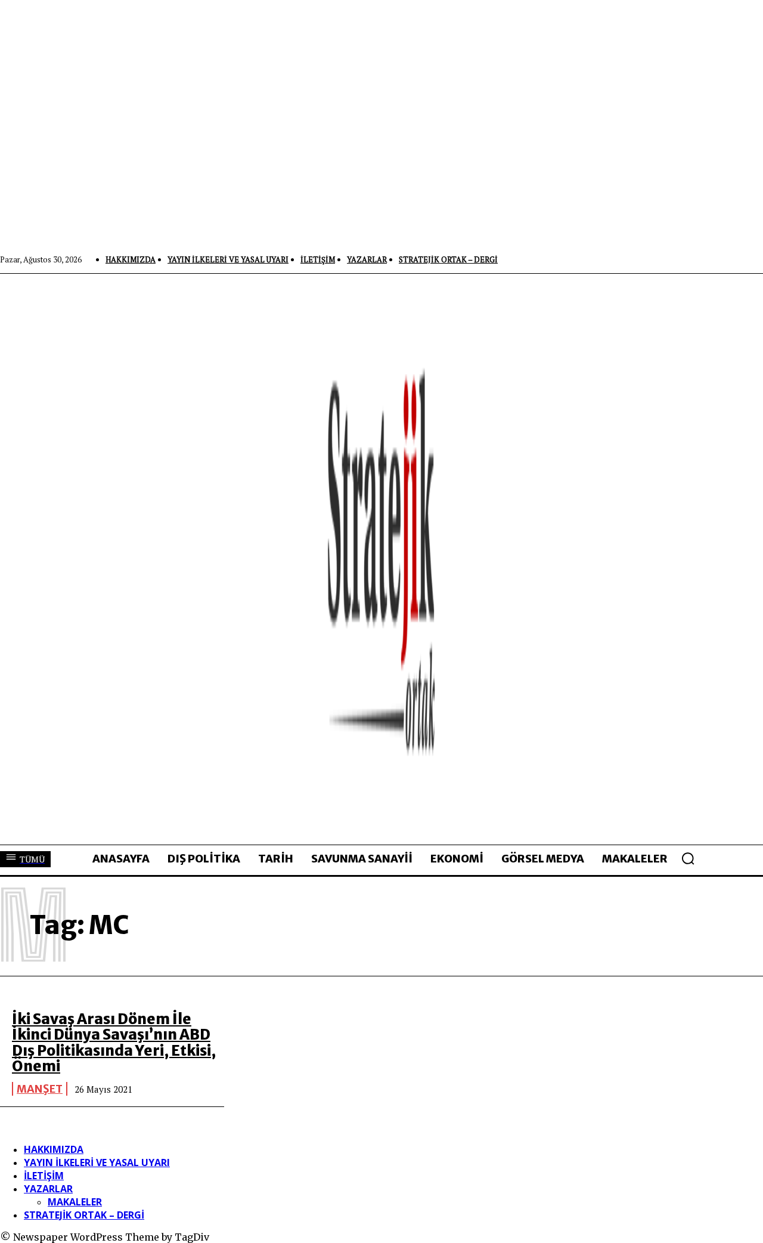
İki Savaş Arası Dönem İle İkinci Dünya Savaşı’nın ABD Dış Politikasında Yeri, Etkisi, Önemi (114, 1042)
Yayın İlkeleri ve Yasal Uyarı (97, 1162)
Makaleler (75, 1201)
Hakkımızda (53, 1149)
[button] (688, 858)
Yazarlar (48, 1188)
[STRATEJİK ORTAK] (381, 559)
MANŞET (40, 1089)
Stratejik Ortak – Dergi (84, 1215)
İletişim (44, 1175)
